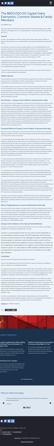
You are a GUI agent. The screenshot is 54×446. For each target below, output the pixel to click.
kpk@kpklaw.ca (7, 434)
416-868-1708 (17, 432)
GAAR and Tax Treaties (8, 361)
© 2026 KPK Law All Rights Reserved (31, 438)
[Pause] (24, 407)
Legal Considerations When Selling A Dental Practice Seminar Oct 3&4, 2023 (12, 344)
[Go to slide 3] (30, 407)
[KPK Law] (7, 3)
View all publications (26, 379)
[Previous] (3, 403)
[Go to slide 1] (26, 407)
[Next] (50, 403)
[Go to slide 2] (28, 407)
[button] (51, 3)
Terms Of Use (17, 438)
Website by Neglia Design (27, 441)
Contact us (4, 303)
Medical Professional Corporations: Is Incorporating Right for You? (41, 343)
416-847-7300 (6, 432)
